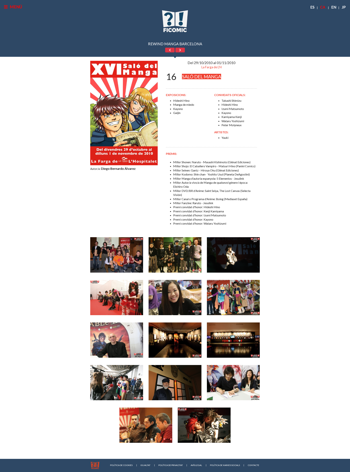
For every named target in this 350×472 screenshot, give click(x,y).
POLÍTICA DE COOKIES (121, 465)
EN (333, 7)
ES (312, 7)
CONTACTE (253, 465)
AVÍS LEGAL (196, 465)
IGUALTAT (145, 465)
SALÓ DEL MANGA (201, 76)
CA (322, 7)
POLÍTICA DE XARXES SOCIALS (225, 465)
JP (344, 7)
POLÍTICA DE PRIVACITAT (170, 465)
